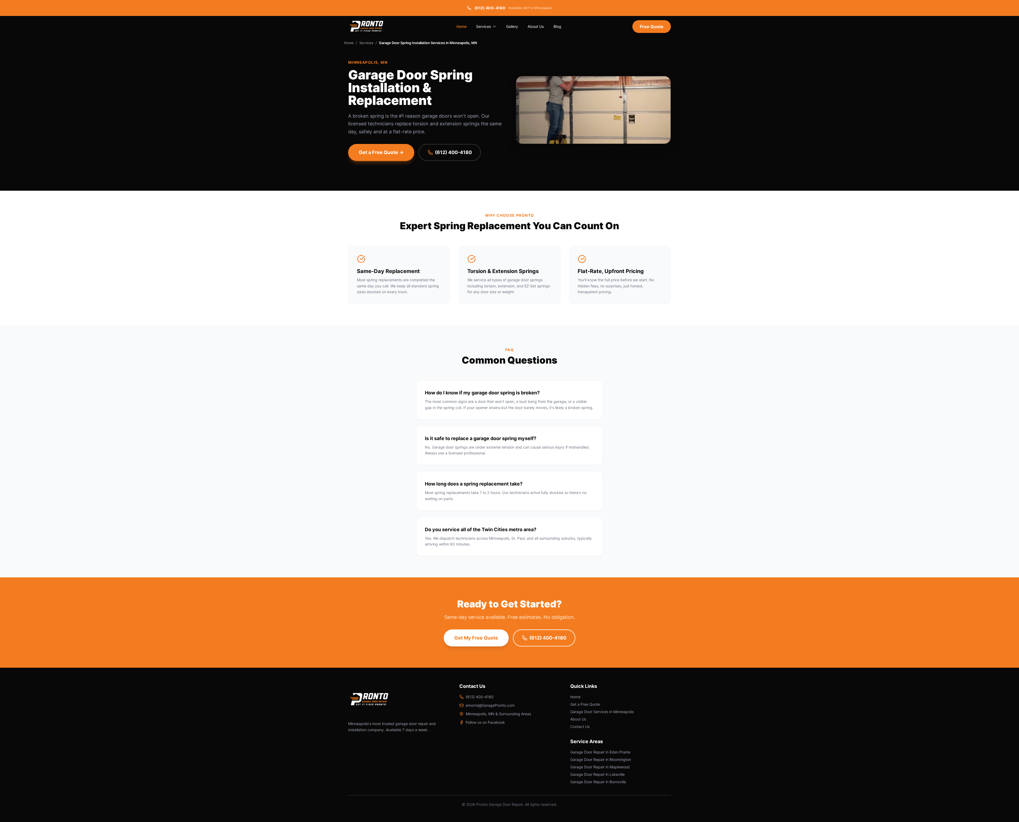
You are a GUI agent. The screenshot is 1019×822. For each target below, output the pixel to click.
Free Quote (651, 26)
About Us (536, 26)
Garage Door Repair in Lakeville (597, 774)
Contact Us (580, 726)
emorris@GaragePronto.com (490, 705)
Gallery (512, 26)
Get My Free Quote (476, 638)
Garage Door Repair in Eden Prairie (600, 752)
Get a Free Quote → (381, 152)
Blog (557, 26)
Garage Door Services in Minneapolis (602, 711)
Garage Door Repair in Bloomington (600, 759)
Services (483, 26)
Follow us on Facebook (485, 722)
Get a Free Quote (585, 704)
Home (461, 26)
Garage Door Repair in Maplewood (600, 767)
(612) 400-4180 (453, 152)
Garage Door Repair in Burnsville (598, 782)
